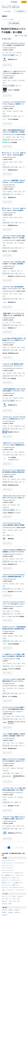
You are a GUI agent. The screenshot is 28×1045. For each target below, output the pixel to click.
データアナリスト (20, 890)
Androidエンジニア (6, 877)
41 (18, 847)
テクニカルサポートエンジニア (17, 887)
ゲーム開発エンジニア (18, 882)
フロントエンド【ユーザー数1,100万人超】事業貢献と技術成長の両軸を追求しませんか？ (14, 472)
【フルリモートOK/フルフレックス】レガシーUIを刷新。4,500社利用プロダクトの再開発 (13, 45)
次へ (22, 847)
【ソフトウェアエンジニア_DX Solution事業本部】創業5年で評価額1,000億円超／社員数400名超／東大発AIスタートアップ (13, 526)
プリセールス (5, 887)
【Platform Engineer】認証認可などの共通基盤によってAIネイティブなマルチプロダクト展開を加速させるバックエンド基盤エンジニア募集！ (14, 552)
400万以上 (4, 910)
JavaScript (20, 896)
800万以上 (10, 912)
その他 (3, 890)
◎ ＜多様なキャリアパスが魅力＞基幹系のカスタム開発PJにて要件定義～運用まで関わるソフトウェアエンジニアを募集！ (14, 657)
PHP (18, 901)
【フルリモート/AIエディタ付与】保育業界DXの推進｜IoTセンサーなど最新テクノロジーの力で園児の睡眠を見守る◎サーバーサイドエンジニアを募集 (13, 238)
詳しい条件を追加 (14, 23)
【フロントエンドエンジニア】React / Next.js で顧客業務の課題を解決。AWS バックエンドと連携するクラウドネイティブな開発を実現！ (14, 577)
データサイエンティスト (15, 880)
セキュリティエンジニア (7, 865)
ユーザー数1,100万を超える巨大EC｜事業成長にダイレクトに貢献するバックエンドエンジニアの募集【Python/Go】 (14, 340)
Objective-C (4, 901)
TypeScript (4, 903)
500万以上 (10, 910)
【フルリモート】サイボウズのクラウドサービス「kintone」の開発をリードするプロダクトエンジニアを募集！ (14, 104)
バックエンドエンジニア (7, 863)
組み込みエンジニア (6, 882)
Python (14, 896)
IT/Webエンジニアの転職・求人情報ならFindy (10, 6)
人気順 (16, 35)
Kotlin (10, 903)
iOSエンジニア (19, 875)
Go (10, 898)
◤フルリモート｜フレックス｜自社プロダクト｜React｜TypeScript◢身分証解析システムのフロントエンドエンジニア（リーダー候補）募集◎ (13, 156)
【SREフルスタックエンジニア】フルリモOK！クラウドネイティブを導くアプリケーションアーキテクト (13, 498)
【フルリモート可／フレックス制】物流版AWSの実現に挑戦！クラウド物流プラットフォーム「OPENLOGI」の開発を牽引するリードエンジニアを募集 (13, 791)
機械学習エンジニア (10, 875)
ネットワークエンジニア (7, 867)
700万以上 (4, 912)
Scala (10, 901)
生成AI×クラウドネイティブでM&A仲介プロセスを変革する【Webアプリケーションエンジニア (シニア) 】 (14, 761)
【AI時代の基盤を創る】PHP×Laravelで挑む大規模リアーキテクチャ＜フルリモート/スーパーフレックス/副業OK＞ (13, 391)
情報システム (16, 885)
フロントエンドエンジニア (8, 860)
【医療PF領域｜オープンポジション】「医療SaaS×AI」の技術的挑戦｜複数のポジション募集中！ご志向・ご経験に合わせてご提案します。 (14, 316)
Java (3, 896)
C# (9, 896)
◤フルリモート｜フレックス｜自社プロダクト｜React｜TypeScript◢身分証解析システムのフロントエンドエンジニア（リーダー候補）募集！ (13, 211)
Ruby (6, 898)
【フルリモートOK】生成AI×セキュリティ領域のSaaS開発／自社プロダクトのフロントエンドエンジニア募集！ (13, 819)
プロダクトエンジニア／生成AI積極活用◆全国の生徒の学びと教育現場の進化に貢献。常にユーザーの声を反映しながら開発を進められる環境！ (14, 630)
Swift (14, 898)
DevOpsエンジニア (19, 872)
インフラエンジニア (19, 863)
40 (16, 847)
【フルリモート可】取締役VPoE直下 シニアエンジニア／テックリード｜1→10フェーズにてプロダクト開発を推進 (13, 367)
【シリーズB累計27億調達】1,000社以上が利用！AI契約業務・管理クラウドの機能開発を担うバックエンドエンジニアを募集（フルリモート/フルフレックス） (14, 737)
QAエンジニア (15, 877)
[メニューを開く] (2, 2)
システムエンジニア (6, 885)
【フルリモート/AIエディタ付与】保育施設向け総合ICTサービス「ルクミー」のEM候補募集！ (13, 681)
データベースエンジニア (7, 870)
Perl (3, 898)
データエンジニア (11, 890)
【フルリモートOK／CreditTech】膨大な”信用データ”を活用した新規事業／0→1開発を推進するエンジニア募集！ (13, 264)
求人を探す (8, 11)
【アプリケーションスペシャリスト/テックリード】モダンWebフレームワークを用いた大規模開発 (14, 604)
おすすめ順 (21, 35)
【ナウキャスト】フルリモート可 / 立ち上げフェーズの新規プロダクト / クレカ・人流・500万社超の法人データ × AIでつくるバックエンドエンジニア (13, 420)
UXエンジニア (5, 880)
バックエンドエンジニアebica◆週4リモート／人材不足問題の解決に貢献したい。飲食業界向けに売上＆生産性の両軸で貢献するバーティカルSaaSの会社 (14, 710)
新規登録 (24, 2)
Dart (18, 898)
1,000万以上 (4, 915)
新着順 (25, 35)
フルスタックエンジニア (7, 872)
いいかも (8, 65)
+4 (20, 55)
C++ (6, 896)
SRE (3, 875)
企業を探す (21, 11)
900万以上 (17, 912)
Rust (14, 901)
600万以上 (17, 910)
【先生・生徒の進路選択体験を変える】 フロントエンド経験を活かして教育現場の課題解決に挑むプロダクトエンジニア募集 (14, 133)
